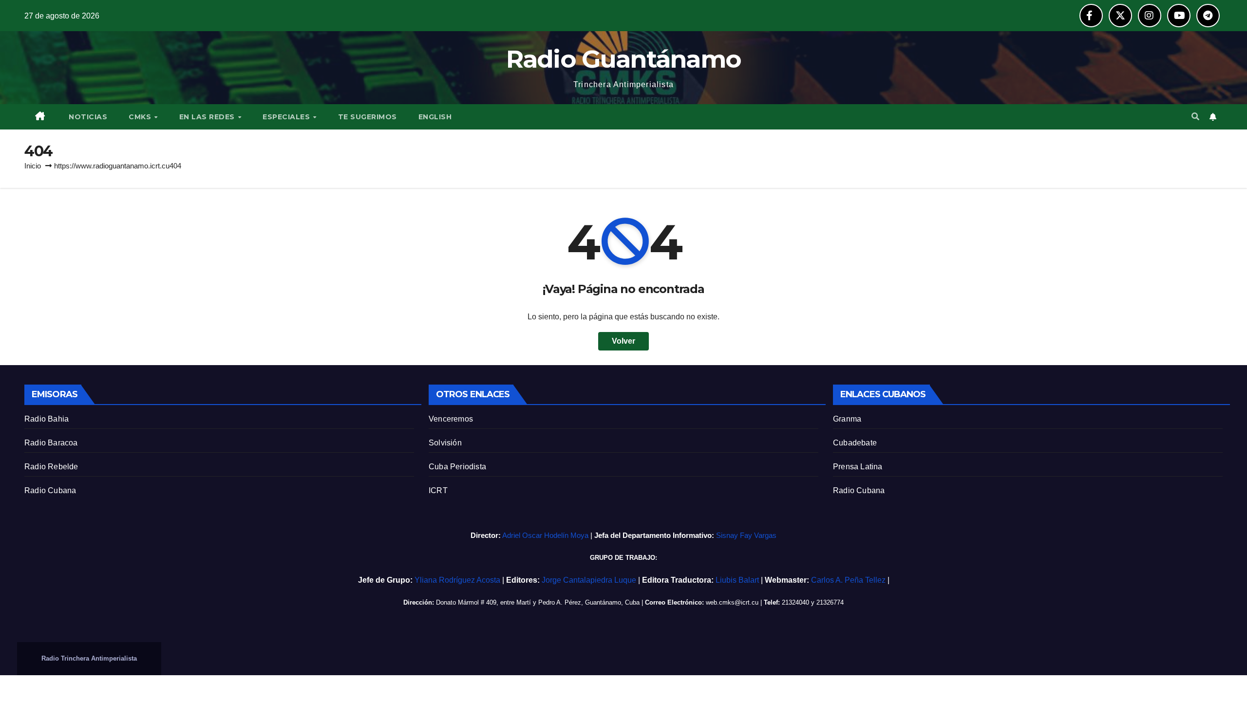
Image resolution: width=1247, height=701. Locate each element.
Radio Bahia (46, 419)
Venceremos (451, 419)
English (435, 116)
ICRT (438, 490)
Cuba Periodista (457, 466)
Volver (623, 341)
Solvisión (445, 443)
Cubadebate (855, 443)
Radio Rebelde (51, 466)
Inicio (32, 166)
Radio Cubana (50, 490)
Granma (847, 419)
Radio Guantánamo (623, 59)
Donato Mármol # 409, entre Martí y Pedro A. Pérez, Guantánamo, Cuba (538, 602)
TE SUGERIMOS (367, 116)
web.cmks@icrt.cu (732, 602)
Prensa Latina (858, 466)
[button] (1195, 116)
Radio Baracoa (51, 443)
